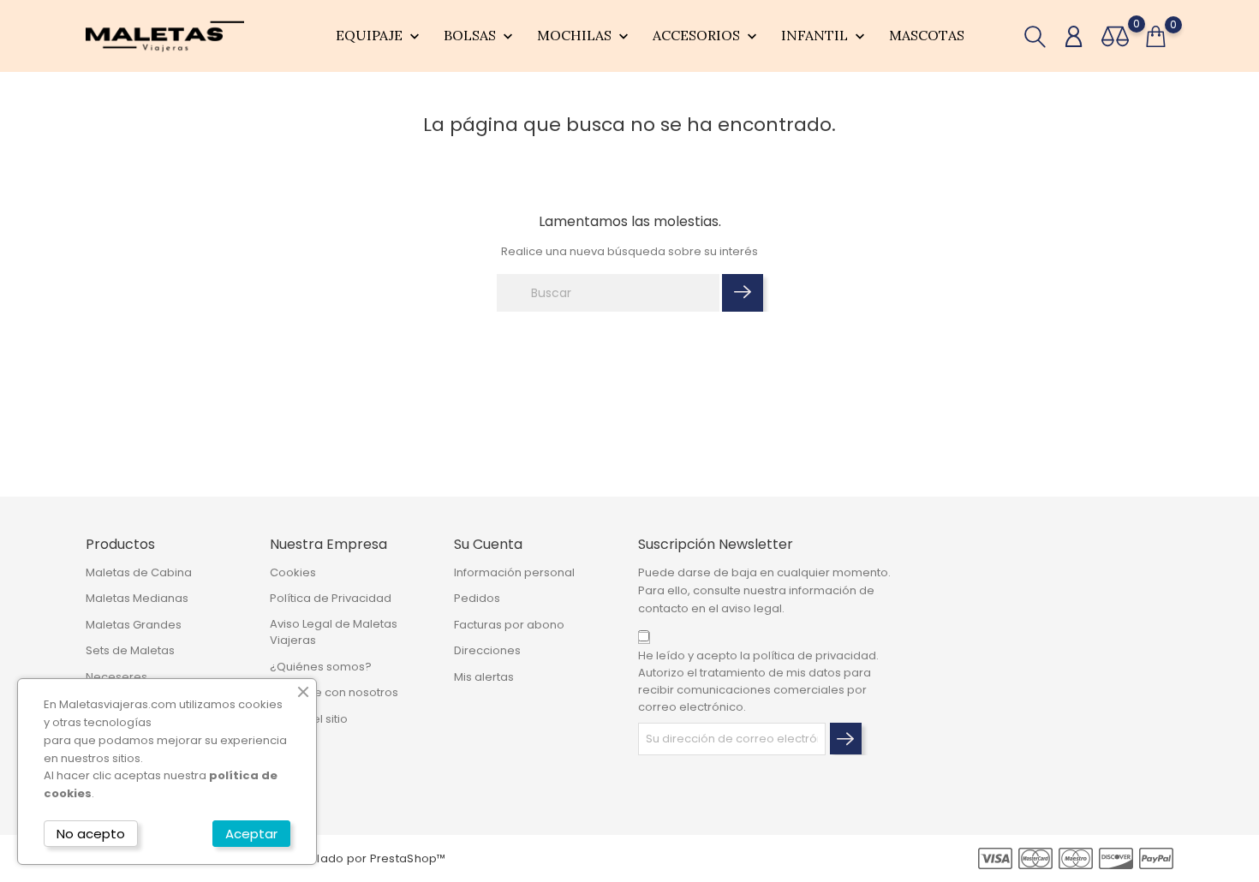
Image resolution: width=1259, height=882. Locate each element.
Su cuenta (488, 544)
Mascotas (926, 35)
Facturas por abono (509, 625)
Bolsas (480, 36)
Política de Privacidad (330, 598)
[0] (1115, 36)
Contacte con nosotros (334, 692)
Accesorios (707, 36)
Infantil (824, 36)
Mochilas (584, 36)
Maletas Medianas (137, 598)
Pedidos (477, 598)
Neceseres (116, 677)
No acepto (91, 834)
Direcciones (487, 650)
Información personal (514, 572)
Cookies (293, 572)
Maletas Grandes (134, 625)
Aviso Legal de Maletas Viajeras (333, 632)
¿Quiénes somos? (321, 667)
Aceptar (251, 834)
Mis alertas (484, 677)
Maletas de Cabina (139, 572)
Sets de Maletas (130, 650)
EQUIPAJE (379, 36)
